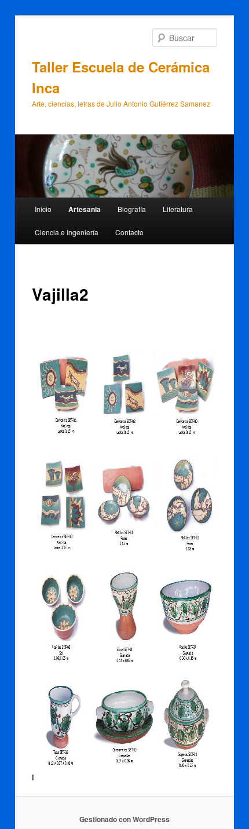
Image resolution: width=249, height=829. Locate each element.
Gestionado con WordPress (124, 819)
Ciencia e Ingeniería (66, 232)
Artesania (84, 209)
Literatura (178, 209)
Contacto (129, 232)
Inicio (43, 209)
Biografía (132, 209)
